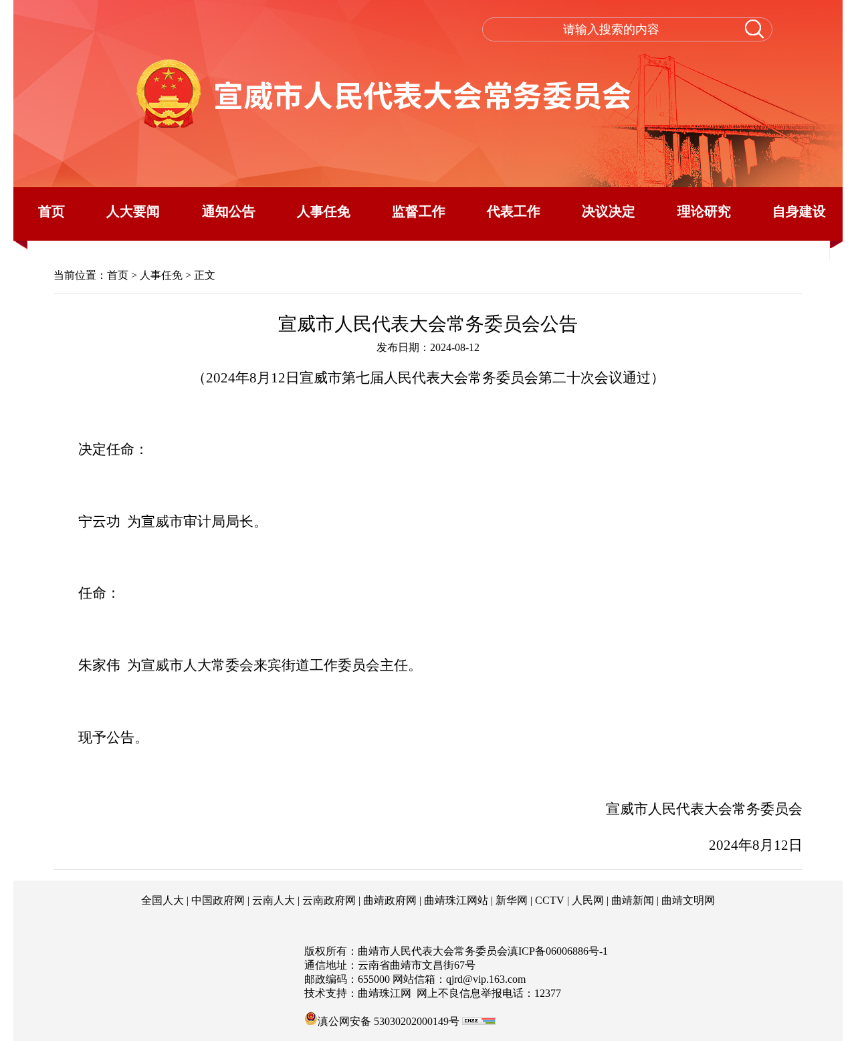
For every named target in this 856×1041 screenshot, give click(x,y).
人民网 (588, 900)
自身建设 (799, 211)
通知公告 (228, 211)
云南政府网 (329, 900)
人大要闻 (133, 211)
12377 (547, 993)
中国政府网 (218, 900)
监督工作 (418, 211)
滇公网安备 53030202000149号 (388, 1020)
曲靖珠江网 (384, 993)
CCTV (549, 900)
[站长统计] (479, 1021)
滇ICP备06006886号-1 (558, 951)
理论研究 (704, 211)
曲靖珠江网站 (456, 900)
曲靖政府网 (390, 900)
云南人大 (273, 900)
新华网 (512, 900)
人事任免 (323, 211)
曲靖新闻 (632, 900)
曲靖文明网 (688, 900)
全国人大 (162, 900)
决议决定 (608, 211)
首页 (51, 211)
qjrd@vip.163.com (486, 979)
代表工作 (513, 211)
